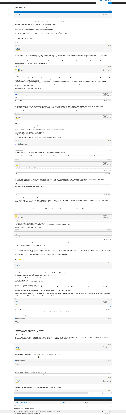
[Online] (20, 93)
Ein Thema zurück (18, 392)
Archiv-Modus (35, 411)
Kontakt (20, 411)
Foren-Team (16, 411)
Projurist (18, 14)
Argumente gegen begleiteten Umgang (23, 402)
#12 (110, 324)
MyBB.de (23, 413)
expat (17, 48)
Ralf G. (17, 301)
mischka (63, 402)
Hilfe (110, 0)
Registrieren (28, 3)
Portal (101, 0)
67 (74, 402)
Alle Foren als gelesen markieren (45, 411)
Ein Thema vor (26, 392)
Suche (106, 0)
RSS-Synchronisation (56, 411)
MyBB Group (38, 413)
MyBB (30, 413)
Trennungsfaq (25, 411)
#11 (110, 306)
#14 (110, 366)
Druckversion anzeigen (19, 405)
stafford (20, 69)
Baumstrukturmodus (108, 11)
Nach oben (31, 411)
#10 (110, 270)
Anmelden (23, 3)
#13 (110, 351)
